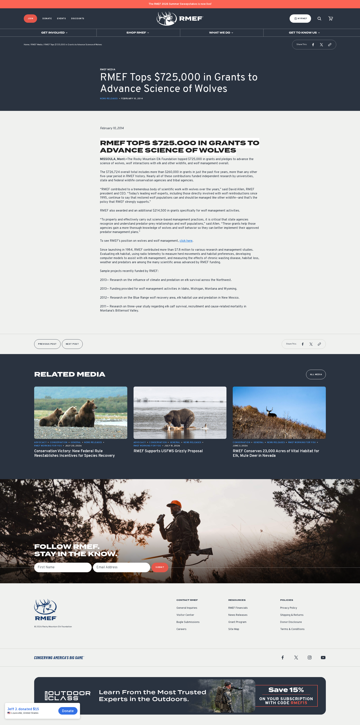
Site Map (233, 629)
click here (186, 241)
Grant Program (237, 622)
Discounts (77, 18)
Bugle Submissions (188, 622)
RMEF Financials (238, 608)
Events (61, 18)
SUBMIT (160, 567)
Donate (47, 18)
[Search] (319, 18)
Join (30, 18)
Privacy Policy (288, 608)
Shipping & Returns (292, 615)
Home (26, 44)
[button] (313, 44)
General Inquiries (186, 608)
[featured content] (180, 696)
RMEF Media (36, 44)
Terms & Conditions (292, 629)
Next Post (72, 344)
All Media (316, 374)
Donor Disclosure (291, 622)
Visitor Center (185, 615)
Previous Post (47, 344)
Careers (181, 629)
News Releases (109, 98)
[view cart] (331, 18)
